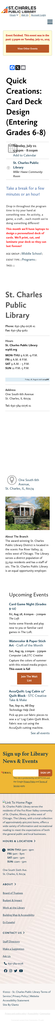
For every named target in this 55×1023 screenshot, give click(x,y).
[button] (50, 22)
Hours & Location (18, 841)
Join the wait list (29, 678)
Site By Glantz (11, 1004)
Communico (45, 1013)
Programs (28, 259)
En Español (9, 922)
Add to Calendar (24, 155)
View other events (28, 48)
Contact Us (12, 932)
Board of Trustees (13, 893)
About (8, 884)
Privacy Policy (29, 781)
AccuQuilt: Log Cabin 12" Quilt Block (28, 695)
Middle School (32, 253)
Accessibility (33, 1013)
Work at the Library (14, 907)
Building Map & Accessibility (18, 915)
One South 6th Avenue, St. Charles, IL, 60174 (22, 484)
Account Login (38, 15)
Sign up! (45, 772)
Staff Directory (11, 941)
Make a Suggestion (13, 948)
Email (7, 773)
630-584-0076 (15, 963)
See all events (40, 733)
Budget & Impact (12, 900)
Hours (13, 15)
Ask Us (24, 15)
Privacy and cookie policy (15, 1013)
